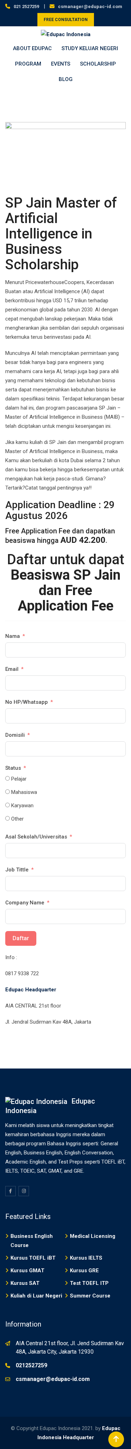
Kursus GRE (84, 1270)
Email (12, 669)
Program (28, 64)
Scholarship (98, 64)
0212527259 (31, 1365)
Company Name (24, 902)
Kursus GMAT (27, 1270)
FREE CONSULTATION (66, 19)
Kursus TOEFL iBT (33, 1258)
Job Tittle (17, 870)
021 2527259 (26, 6)
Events (60, 64)
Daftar (21, 938)
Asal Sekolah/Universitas (36, 837)
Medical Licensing (92, 1236)
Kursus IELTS (86, 1258)
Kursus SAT (24, 1283)
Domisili (15, 735)
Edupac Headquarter (30, 989)
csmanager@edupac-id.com (90, 6)
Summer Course (90, 1296)
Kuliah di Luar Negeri (36, 1296)
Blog (66, 79)
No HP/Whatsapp (26, 702)
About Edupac (32, 48)
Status (13, 768)
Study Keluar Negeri (89, 48)
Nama (12, 636)
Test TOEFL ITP (89, 1283)
